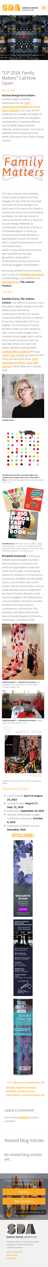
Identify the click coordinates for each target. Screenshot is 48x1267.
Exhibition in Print (26, 1091)
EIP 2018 (10, 1087)
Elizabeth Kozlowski (32, 274)
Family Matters (13, 1094)
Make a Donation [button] (23, 1201)
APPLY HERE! (23, 834)
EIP (42, 1082)
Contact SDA (11, 1258)
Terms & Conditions (14, 1252)
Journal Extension (31, 1094)
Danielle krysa (33, 1082)
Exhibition (11, 1091)
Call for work (19, 1082)
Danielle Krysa (10, 282)
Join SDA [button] (23, 1191)
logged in (23, 1117)
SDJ (43, 1094)
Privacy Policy (12, 1255)
